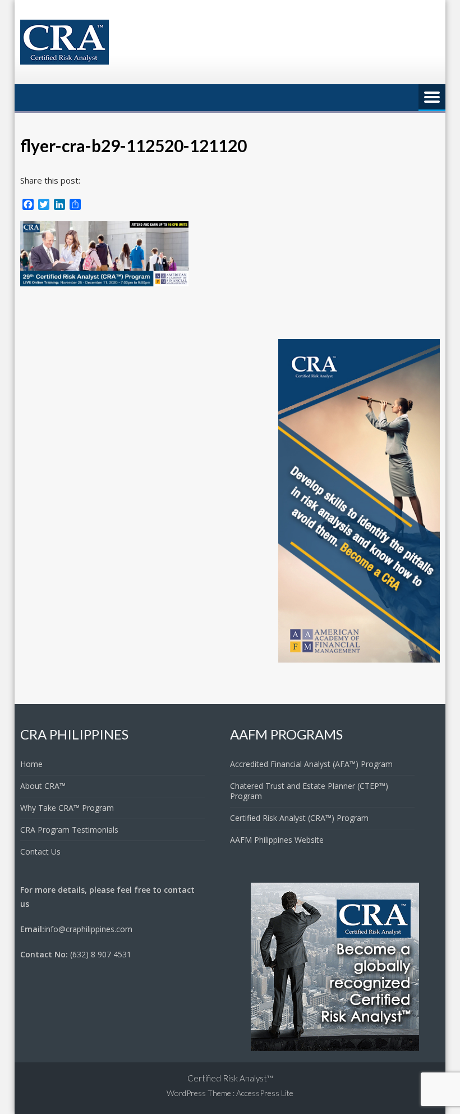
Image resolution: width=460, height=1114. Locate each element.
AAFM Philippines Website (277, 839)
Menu (431, 97)
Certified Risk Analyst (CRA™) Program (299, 817)
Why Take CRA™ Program (67, 807)
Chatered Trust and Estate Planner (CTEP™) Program (309, 790)
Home (31, 764)
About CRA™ (43, 785)
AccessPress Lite (264, 1093)
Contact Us (40, 851)
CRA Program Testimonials (69, 829)
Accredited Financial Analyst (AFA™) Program (311, 764)
